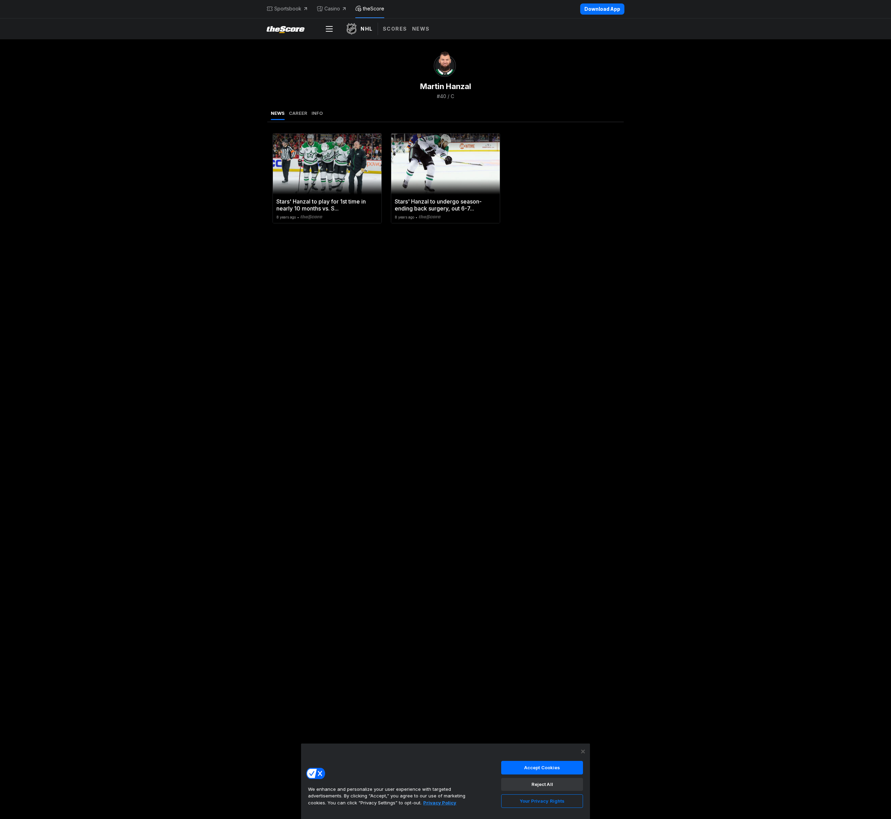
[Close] (583, 751)
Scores (395, 29)
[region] (445, 781)
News (421, 29)
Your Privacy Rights (542, 801)
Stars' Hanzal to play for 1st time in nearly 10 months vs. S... (321, 205)
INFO (317, 113)
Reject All (542, 784)
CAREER (298, 113)
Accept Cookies (542, 767)
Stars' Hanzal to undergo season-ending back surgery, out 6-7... (438, 205)
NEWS (278, 113)
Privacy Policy (439, 802)
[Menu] (329, 28)
